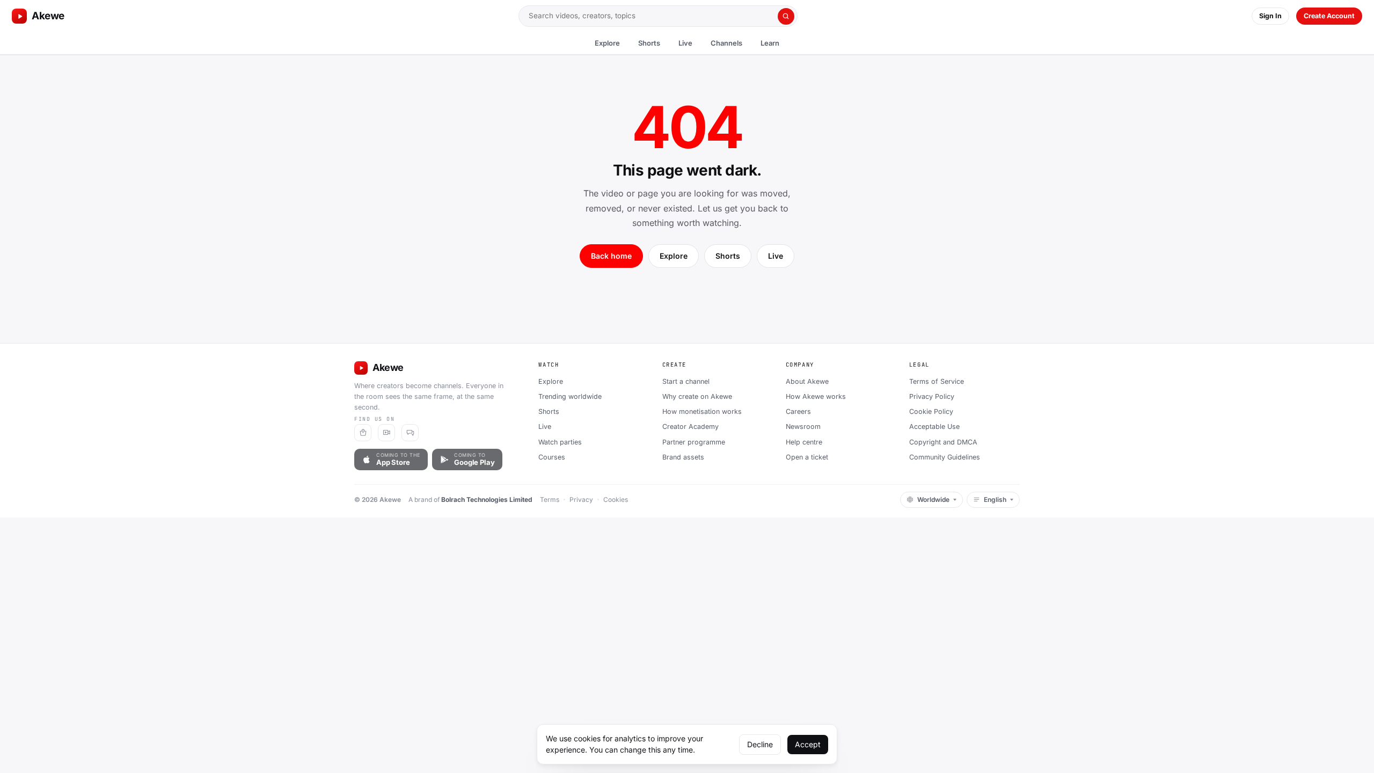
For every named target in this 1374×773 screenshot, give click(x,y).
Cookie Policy (931, 411)
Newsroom (803, 426)
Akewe (48, 16)
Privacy (581, 499)
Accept (808, 744)
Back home (611, 255)
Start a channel (686, 381)
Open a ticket (807, 457)
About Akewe (807, 381)
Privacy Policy (931, 396)
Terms (549, 499)
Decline (760, 744)
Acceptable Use (934, 426)
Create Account (1329, 16)
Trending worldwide (570, 396)
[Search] (786, 16)
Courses (551, 457)
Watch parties (560, 442)
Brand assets (683, 457)
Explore (607, 43)
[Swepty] (362, 432)
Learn (770, 43)
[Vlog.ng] (386, 432)
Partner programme (693, 442)
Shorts (649, 43)
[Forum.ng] (410, 432)
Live (685, 43)
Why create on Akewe (697, 396)
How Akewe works (816, 396)
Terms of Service (936, 381)
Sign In (1270, 16)
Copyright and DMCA (943, 442)
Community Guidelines (944, 457)
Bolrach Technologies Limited (486, 499)
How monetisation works (702, 411)
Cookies (615, 499)
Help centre (804, 442)
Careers (798, 411)
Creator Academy (690, 426)
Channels (726, 43)
